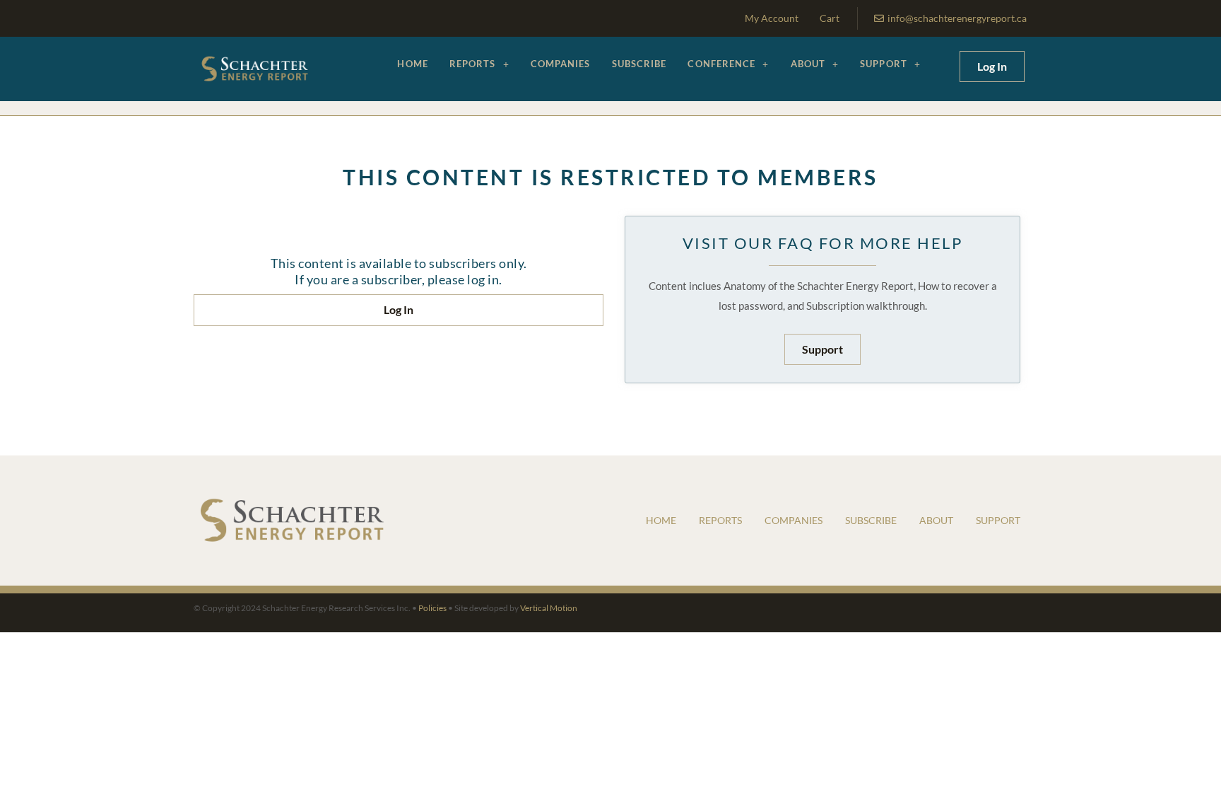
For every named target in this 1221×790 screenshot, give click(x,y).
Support (883, 63)
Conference (721, 63)
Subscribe (639, 63)
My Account (771, 18)
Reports (472, 63)
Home (412, 63)
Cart (829, 18)
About (808, 63)
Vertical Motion (548, 608)
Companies (561, 63)
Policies (432, 608)
